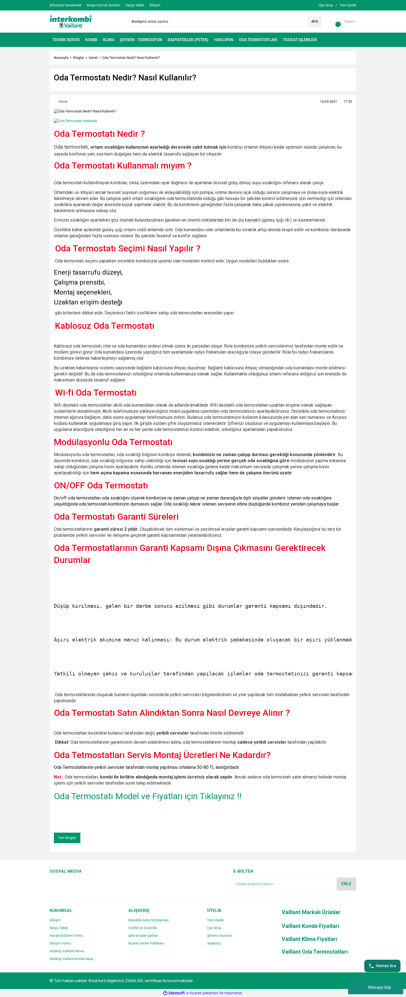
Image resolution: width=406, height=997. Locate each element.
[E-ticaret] (202, 993)
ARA (314, 21)
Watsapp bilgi (379, 987)
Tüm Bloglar (67, 838)
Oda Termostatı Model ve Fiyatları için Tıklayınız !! (147, 796)
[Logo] (71, 21)
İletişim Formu (60, 943)
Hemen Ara (386, 966)
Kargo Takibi (59, 928)
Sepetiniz (214, 943)
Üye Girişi (214, 928)
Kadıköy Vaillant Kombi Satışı (71, 959)
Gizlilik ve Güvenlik (142, 928)
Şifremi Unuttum (219, 936)
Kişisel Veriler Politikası (146, 943)
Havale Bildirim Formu (66, 936)
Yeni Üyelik (215, 920)
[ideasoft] (174, 993)
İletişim (55, 920)
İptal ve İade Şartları (143, 936)
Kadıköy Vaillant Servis (67, 951)
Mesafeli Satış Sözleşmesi (148, 920)
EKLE (346, 883)
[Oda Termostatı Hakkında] (75, 121)
